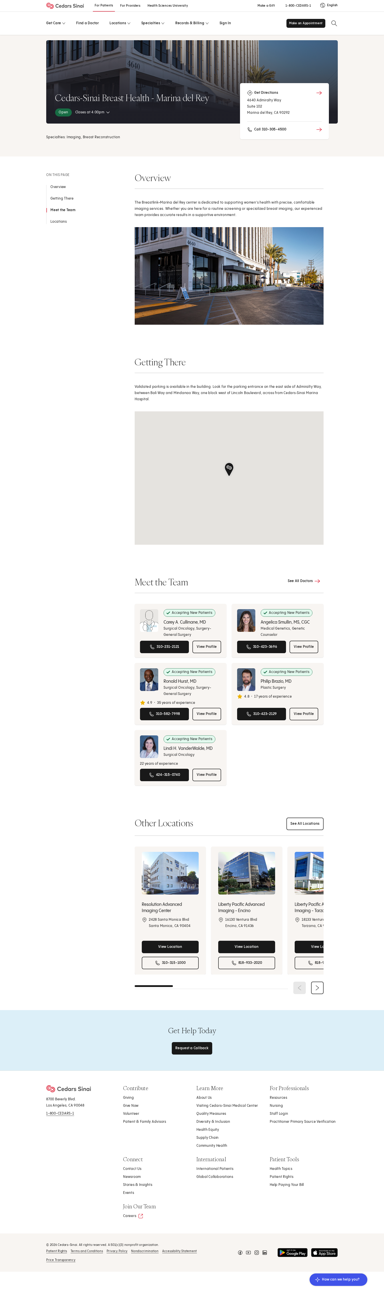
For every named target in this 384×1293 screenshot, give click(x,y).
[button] (229, 469)
